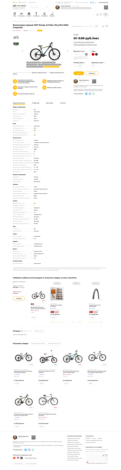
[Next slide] (61, 322)
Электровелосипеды (72, 456)
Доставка (88, 438)
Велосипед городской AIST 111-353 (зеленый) (47, 415)
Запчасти (29, 16)
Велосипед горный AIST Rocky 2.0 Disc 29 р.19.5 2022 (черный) (38, 308)
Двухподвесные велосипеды (74, 444)
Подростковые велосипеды (74, 450)
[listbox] (57, 283)
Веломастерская (18, 463)
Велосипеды (21, 16)
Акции (16, 2)
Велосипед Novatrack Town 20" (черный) (47, 372)
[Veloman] (19, 6)
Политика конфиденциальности (94, 440)
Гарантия (99, 438)
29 (93, 65)
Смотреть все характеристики (52, 66)
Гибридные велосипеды (73, 438)
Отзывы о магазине (91, 442)
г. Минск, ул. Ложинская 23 (63, 3)
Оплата (94, 438)
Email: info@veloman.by (30, 458)
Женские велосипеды (73, 460)
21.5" (75, 66)
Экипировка (44, 16)
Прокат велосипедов (31, 463)
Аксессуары (36, 16)
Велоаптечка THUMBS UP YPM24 (56, 306)
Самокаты (52, 16)
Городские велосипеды (73, 442)
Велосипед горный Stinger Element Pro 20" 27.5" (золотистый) (23, 415)
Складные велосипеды (73, 452)
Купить (79, 73)
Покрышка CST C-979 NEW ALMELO (94, 306)
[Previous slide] (53, 322)
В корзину (19, 298)
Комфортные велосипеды (74, 448)
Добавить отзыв (39, 330)
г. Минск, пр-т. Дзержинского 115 (65, 2)
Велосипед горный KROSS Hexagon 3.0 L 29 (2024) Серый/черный (97, 372)
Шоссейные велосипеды (73, 454)
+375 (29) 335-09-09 (103, 2)
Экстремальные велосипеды (74, 458)
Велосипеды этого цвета (54, 343)
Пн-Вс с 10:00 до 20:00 (82, 2)
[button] (22, 51)
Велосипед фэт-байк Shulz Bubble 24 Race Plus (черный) (23, 372)
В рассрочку (92, 73)
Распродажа (24, 2)
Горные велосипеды (72, 440)
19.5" (80, 66)
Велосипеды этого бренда (38, 343)
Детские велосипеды (72, 446)
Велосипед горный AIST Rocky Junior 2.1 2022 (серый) (71, 372)
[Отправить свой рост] (86, 54)
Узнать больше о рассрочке (84, 42)
